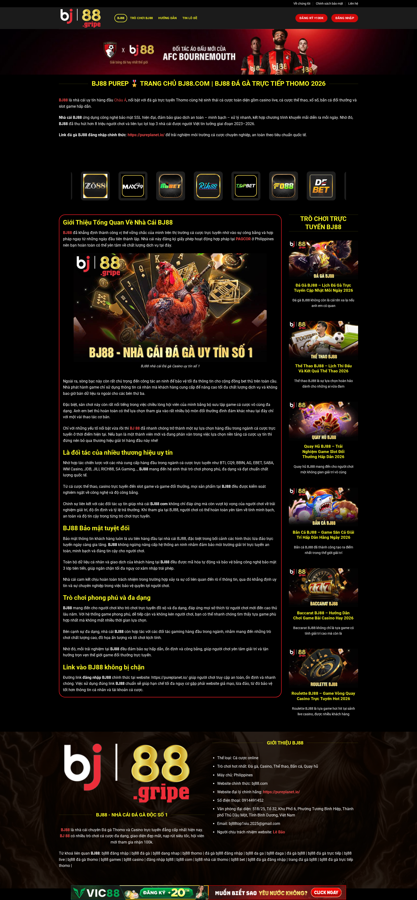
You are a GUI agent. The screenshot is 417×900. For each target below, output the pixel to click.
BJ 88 (65, 836)
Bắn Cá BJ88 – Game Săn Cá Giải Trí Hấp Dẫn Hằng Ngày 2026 (323, 535)
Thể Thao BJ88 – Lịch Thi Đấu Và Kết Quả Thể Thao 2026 (323, 369)
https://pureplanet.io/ (146, 135)
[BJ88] (83, 18)
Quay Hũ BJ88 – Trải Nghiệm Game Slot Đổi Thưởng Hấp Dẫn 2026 (323, 451)
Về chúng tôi (301, 3)
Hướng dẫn (167, 18)
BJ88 (121, 18)
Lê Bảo (279, 832)
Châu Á (120, 100)
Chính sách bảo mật (329, 3)
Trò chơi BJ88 (141, 18)
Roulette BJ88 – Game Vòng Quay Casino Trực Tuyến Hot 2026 (323, 696)
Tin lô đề (189, 18)
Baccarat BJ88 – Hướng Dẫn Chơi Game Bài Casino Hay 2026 (323, 616)
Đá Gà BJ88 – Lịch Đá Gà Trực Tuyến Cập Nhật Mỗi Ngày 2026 (323, 288)
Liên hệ (353, 3)
